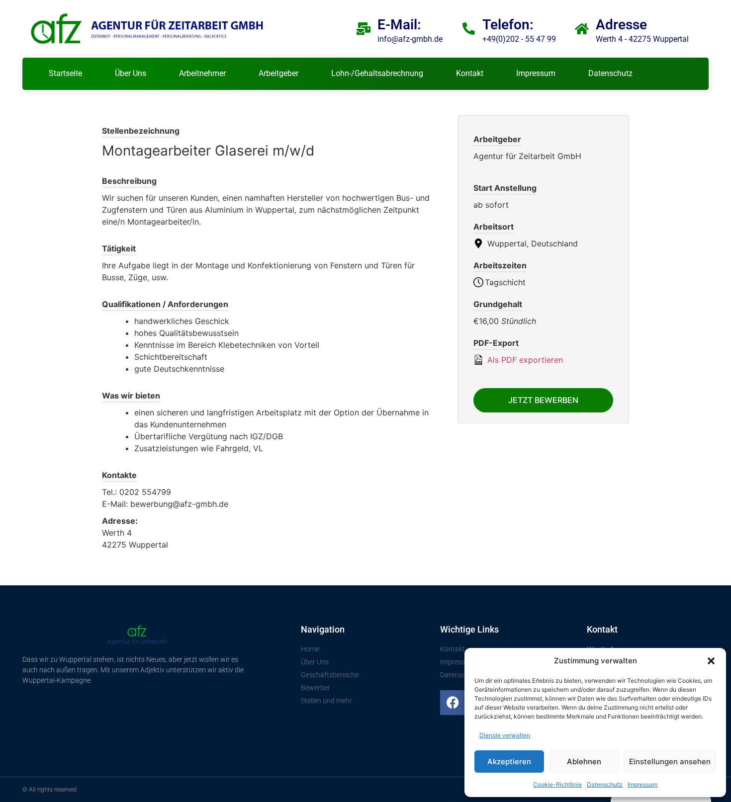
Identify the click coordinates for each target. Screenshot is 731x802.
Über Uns (130, 73)
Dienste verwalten (504, 735)
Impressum (642, 784)
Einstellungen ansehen (670, 761)
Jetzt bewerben (543, 400)
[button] (711, 661)
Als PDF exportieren (524, 360)
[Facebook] (452, 702)
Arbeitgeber (278, 73)
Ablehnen (584, 761)
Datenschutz (605, 784)
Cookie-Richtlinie (557, 784)
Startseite (65, 73)
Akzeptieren (509, 761)
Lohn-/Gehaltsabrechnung (377, 73)
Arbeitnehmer (202, 73)
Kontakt (469, 73)
